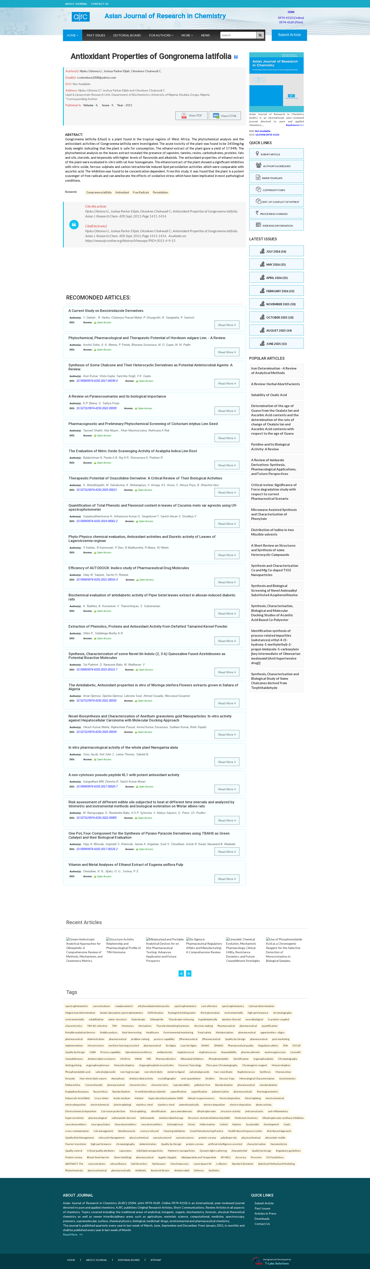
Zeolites (210, 1078)
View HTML (228, 116)
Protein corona (73, 1157)
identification (241, 1058)
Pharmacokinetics (166, 1058)
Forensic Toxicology (190, 1065)
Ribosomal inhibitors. (192, 1058)
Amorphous (118, 1078)
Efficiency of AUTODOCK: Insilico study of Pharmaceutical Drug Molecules (129, 568)
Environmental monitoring (178, 1032)
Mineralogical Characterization (257, 1078)
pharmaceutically (121, 1170)
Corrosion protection (113, 1111)
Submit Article (289, 34)
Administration (95, 1038)
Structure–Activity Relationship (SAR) (209, 1117)
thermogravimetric (267, 1091)
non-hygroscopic (130, 1071)
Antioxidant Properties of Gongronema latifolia (151, 56)
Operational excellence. (138, 1052)
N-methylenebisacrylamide (150, 1091)
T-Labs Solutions (277, 1263)
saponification (178, 1091)
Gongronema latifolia (99, 192)
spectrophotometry (185, 1005)
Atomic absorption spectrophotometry (121, 1012)
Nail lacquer (159, 1163)
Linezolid (295, 1052)
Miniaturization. (225, 1032)
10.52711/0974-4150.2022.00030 (96, 408)
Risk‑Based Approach (279, 1130)
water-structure (117, 1019)
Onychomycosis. (179, 1163)
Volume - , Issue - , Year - (107, 105)
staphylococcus (207, 1052)
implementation (74, 1045)
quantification (270, 1025)
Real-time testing (131, 1032)
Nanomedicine (278, 1143)
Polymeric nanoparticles (181, 1150)
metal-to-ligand (176, 1071)
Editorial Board (127, 35)
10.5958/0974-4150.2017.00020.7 (97, 786)
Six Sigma (171, 1045)
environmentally (233, 1012)
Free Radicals (141, 192)
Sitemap (156, 1260)
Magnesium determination (80, 1012)
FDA (285, 1045)
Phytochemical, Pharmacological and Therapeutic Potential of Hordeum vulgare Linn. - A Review (147, 338)
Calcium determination (261, 1005)
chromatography (282, 1012)
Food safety (204, 1032)
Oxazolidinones (74, 1058)
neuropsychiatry (100, 1124)
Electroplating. (138, 1111)
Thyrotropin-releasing (181, 1019)
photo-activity (264, 1104)
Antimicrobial (181, 1170)
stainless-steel (144, 1104)
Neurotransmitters (125, 1124)
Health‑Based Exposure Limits (245, 1130)
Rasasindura (100, 1091)
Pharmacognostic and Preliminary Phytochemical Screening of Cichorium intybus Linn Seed (143, 424)
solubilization (96, 1019)
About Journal (76, 3)
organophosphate (263, 1058)
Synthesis (265, 1071)
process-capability (164, 1038)
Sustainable (252, 1124)
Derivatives (145, 1025)
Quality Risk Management (79, 1137)
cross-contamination (77, 1130)
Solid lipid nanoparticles (149, 1150)
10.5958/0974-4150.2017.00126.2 (97, 849)
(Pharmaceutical (188, 1038)
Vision (191, 1124)
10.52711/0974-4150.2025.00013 (96, 489)
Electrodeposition (230, 1098)
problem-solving (140, 1038)
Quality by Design (75, 1052)
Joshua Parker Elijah (116, 71)
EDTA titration (155, 1012)
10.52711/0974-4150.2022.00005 (96, 817)
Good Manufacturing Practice (206, 1130)
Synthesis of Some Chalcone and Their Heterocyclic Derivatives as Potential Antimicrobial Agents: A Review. (151, 367)
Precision (256, 1157)
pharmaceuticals (243, 1091)
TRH (114, 1025)
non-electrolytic (153, 1071)
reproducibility (181, 1084)
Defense (199, 1170)
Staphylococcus (246, 1071)
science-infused (149, 1130)
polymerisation (220, 1091)
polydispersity (229, 1137)
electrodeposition (75, 1104)
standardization (268, 1084)
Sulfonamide (147, 1117)
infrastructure (96, 1045)
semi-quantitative (191, 1078)
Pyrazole (70, 1078)
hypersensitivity (74, 1117)
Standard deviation (242, 1163)
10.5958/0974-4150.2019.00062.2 (97, 521)
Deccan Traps (227, 1078)
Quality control (73, 1150)
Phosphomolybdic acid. (78, 1071)
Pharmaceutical (226, 1025)
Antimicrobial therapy (171, 1117)
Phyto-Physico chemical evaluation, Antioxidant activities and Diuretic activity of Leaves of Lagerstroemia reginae (142, 538)
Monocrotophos (281, 1065)
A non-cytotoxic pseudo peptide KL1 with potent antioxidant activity (124, 775)
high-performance (258, 1012)
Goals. (287, 1124)
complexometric (124, 1005)
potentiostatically (189, 1104)
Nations (236, 1124)
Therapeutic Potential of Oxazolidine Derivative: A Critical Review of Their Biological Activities (145, 478)
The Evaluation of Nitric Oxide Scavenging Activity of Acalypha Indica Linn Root (133, 451)
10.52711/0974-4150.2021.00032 (96, 700)
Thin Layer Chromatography (221, 1065)
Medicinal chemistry (246, 1117)
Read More (226, 325)
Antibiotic (140, 1170)
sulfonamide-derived (124, 1117)
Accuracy (241, 1157)
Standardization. (121, 1091)
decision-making (203, 1025)
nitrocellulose (118, 1163)
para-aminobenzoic (181, 1111)
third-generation (210, 1012)
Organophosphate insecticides (156, 1065)
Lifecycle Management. (112, 1137)
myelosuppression (275, 1052)
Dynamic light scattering (213, 1150)
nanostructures (185, 1137)
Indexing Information (277, 225)
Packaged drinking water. (182, 1012)
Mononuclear (283, 1071)
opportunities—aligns (272, 1032)
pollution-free (202, 1084)
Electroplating (253, 1098)
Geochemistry (287, 1078)
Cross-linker (101, 1098)
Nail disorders (139, 1163)
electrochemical (275, 1098)
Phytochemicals (74, 1170)
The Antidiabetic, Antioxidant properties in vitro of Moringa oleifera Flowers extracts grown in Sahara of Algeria (153, 687)
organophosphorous (97, 1065)
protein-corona (207, 1137)
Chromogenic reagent (254, 1065)
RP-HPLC (226, 1157)
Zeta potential (239, 1150)
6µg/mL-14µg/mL (167, 1157)
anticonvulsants (254, 1111)
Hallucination (207, 1124)
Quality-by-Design (235, 1038)
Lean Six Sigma (189, 1045)
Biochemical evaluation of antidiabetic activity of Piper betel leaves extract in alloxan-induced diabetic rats (152, 597)
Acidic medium (121, 1098)
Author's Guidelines (276, 166)
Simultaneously (126, 1130)
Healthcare (152, 1032)
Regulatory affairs (268, 1045)
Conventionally (94, 1084)
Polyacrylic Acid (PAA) (77, 1098)
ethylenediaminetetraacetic (154, 1005)
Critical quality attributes (101, 1150)
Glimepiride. (157, 1019)
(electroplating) (122, 1104)
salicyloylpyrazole (105, 1071)
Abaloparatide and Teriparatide (198, 1157)
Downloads (262, 1218)
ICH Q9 (296, 1045)
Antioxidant (122, 192)
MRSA (138, 1058)
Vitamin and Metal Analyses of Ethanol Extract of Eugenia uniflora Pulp (126, 864)
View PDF (194, 115)
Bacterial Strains (160, 1170)
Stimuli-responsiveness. (201, 1098)
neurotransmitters (76, 1124)
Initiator (139, 1098)
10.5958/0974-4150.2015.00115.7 (96, 669)
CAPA (93, 1052)
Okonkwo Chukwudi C (146, 71)
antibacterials (164, 1052)
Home (71, 35)
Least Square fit (202, 1163)
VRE (148, 1058)
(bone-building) (122, 1157)
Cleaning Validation (174, 1130)
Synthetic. (214, 1170)
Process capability (110, 1052)
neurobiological (254, 1019)
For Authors (160, 35)
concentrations (101, 1005)
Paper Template (271, 178)
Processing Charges (273, 213)
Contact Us (99, 3)
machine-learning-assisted (124, 1045)
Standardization (224, 1084)
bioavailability (228, 1052)
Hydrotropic (138, 1019)
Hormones (128, 1025)
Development (271, 1124)
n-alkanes (221, 1163)
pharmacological (97, 1117)
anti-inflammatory (278, 1111)
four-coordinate (223, 1071)
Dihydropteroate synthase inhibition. (283, 1117)
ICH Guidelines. (275, 1157)
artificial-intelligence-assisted (225, 1143)
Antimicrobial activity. (141, 1078)
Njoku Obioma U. (91, 71)
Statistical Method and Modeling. (276, 1163)
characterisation (256, 1143)
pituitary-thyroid (231, 1019)
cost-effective (209, 1005)
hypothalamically (207, 1019)
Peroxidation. (161, 192)
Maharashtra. (73, 1084)
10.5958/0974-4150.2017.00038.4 (97, 380)
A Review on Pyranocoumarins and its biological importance (117, 396)
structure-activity (230, 1111)
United (224, 1124)
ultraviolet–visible (275, 1137)
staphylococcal (185, 1052)
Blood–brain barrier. (98, 1157)
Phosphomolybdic (219, 1058)
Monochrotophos (124, 1065)
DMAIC (205, 1045)
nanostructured (162, 1137)
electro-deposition (214, 1104)
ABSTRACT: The (74, 1163)
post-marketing (280, 1038)
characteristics (73, 1025)
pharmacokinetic (250, 1052)
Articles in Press (265, 1213)
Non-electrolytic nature (93, 1078)
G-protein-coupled (278, 1019)
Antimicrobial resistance (101, 1058)
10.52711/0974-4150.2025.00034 (96, 731)
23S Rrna (125, 1058)
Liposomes (125, 1150)
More (186, 35)
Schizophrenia (175, 1124)
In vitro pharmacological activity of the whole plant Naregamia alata (123, 747)
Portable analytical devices (80, 1032)
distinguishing (73, 1065)
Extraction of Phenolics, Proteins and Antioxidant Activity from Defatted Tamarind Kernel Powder (148, 626)
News (205, 35)
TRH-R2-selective (97, 1025)
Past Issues (96, 35)
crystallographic (167, 1078)
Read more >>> (295, 125)
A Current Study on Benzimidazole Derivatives (106, 310)
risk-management (103, 1130)
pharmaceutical (248, 1025)
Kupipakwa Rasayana (77, 1091)
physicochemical (139, 1137)
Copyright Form (273, 190)
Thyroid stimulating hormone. (172, 1025)
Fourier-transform (75, 1143)
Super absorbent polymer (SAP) (165, 1098)
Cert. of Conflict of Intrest (280, 202)
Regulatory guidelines (288, 1150)
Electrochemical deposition (80, 1111)
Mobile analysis (109, 1032)
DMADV (218, 1045)
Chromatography (287, 1058)
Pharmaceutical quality (241, 1045)
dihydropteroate (206, 1111)
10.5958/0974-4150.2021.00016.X (97, 579)
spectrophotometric (76, 1005)
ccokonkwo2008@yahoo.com (96, 77)
